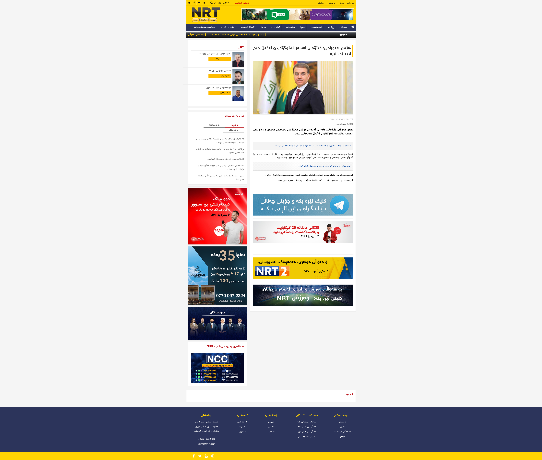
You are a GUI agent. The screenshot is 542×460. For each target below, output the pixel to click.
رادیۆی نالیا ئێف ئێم (306, 436)
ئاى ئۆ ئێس (242, 422)
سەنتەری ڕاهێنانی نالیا (307, 422)
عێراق (342, 427)
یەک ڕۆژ (234, 125)
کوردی (213, 20)
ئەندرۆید (242, 427)
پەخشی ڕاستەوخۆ (241, 3)
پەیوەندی (331, 3)
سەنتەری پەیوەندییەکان (204, 27)
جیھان (342, 436)
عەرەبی (271, 427)
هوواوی (242, 431)
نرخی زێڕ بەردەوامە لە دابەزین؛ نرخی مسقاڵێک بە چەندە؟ (263, 35)
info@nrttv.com (207, 444)
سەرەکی (350, 3)
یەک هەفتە (214, 125)
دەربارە (341, 3)
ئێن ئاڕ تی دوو (247, 27)
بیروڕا (302, 27)
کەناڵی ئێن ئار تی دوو (307, 431)
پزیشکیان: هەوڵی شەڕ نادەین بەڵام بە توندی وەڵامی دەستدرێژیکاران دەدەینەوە (192, 35)
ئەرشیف (321, 3)
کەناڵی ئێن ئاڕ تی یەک (306, 427)
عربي (195, 20)
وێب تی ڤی (228, 27)
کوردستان (342, 422)
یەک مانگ (233, 130)
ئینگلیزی (271, 431)
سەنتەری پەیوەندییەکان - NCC (225, 346)
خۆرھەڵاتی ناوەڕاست (342, 431)
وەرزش (263, 27)
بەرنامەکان (290, 27)
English (204, 20)
